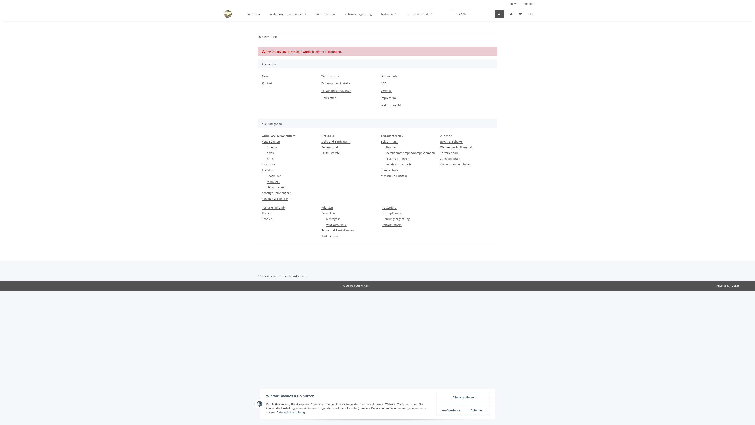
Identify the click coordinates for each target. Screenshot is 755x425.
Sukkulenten (329, 236)
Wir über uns (330, 76)
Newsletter (328, 98)
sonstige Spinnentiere (276, 193)
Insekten (267, 170)
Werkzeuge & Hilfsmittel (456, 147)
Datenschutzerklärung (290, 412)
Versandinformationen (336, 90)
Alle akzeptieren (463, 397)
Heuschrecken (276, 187)
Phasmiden (274, 176)
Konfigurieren (451, 410)
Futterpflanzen (392, 213)
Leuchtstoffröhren (397, 159)
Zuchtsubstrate (450, 159)
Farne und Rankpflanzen (337, 230)
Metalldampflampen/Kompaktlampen (410, 153)
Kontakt (528, 4)
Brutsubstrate (330, 153)
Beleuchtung (389, 141)
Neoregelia (333, 219)
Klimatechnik (389, 170)
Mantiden (273, 181)
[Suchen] (499, 14)
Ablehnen (476, 410)
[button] (511, 14)
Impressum (388, 98)
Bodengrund (329, 147)
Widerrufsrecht (391, 105)
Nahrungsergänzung (396, 219)
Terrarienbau (449, 153)
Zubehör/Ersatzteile (399, 164)
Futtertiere (389, 207)
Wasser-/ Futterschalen (455, 164)
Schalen (267, 219)
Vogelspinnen (271, 141)
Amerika (272, 147)
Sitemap (386, 90)
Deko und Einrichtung (335, 141)
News (513, 4)
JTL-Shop (734, 285)
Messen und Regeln (394, 176)
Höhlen (267, 213)
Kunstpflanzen (391, 224)
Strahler (391, 147)
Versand (302, 275)
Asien (270, 153)
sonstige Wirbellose (275, 198)
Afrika (270, 159)
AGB (383, 83)
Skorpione (268, 164)
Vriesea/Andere (336, 224)
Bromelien (328, 213)
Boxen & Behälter (451, 141)
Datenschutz (389, 76)
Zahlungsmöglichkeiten (336, 83)
